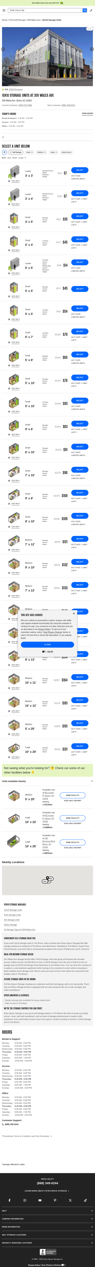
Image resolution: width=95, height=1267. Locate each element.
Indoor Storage (10, 925)
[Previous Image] (3, 49)
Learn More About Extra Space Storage (46, 1191)
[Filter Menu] (4, 152)
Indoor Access (66, 152)
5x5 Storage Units (12, 920)
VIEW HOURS (87, 113)
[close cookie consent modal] (74, 613)
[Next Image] (92, 49)
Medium (40, 152)
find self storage (17, 20)
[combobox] (48, 10)
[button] (47, 781)
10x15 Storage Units (13, 910)
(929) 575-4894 (25, 105)
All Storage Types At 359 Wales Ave (19, 930)
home (5, 20)
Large (52, 152)
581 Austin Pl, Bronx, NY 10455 (48, 796)
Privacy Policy (34, 1265)
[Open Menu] (4, 10)
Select (79, 170)
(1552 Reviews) (16, 89)
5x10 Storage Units (12, 915)
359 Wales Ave (34, 20)
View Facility (72, 795)
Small (28, 152)
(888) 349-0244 (68, 105)
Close (47, 645)
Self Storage (17, 152)
